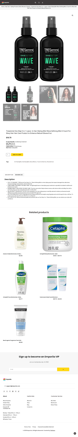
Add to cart (17, 154)
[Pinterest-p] (10, 391)
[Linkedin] (13, 391)
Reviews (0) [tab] (19, 175)
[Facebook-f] (4, 391)
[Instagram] (16, 391)
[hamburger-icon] (74, 3)
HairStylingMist (25, 161)
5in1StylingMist (18, 161)
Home (2, 6)
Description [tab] (9, 175)
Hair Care (7, 6)
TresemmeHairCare (42, 161)
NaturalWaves (33, 161)
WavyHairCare (50, 161)
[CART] (39, 2)
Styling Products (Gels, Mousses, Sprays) (20, 6)
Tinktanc (52, 430)
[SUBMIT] (63, 369)
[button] (35, 2)
